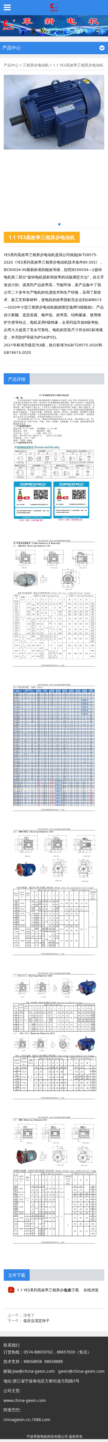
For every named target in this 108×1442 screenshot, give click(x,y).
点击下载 (71, 1289)
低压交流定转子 (36, 1320)
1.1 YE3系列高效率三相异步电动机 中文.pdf (53, 1289)
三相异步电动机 (36, 65)
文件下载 (16, 1275)
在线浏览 (91, 1289)
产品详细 (16, 379)
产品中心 (11, 65)
